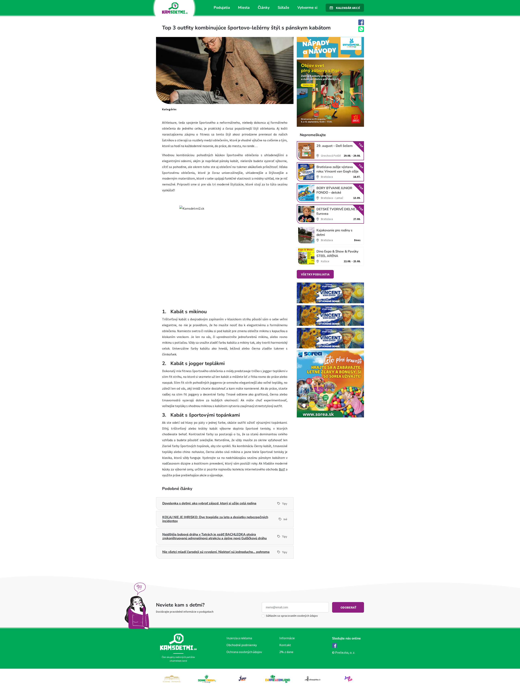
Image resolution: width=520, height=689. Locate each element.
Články (264, 7)
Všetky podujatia (315, 274)
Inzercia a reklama (239, 638)
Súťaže (283, 7)
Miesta (244, 7)
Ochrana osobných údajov (244, 652)
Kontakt (285, 645)
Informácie (287, 638)
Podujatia (222, 7)
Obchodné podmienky (241, 645)
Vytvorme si (307, 7)
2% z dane (286, 652)
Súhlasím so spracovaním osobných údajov (292, 616)
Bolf (282, 469)
